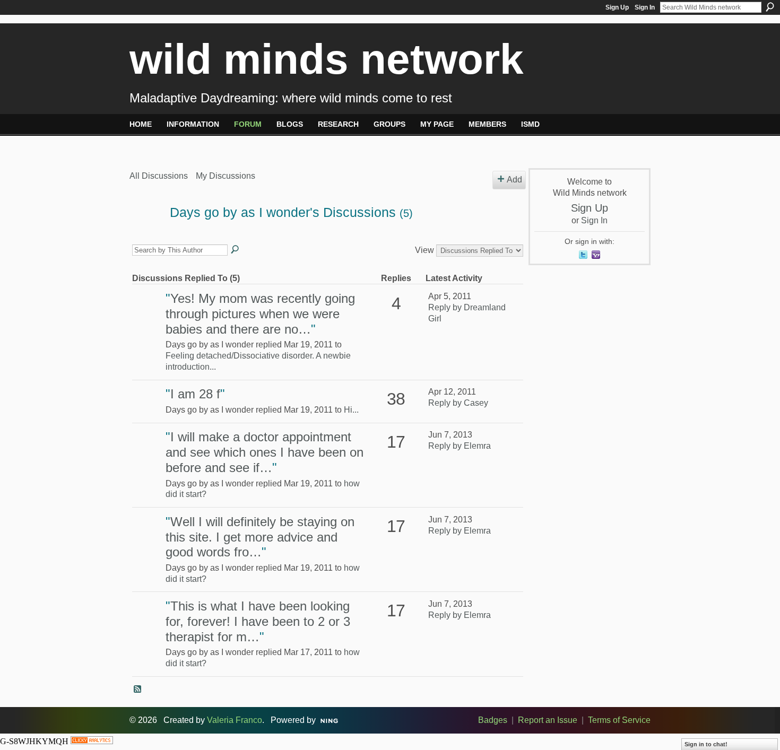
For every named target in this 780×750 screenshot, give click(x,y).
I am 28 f (195, 394)
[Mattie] (147, 409)
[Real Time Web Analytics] (92, 741)
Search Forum (235, 250)
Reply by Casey (458, 402)
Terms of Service (619, 720)
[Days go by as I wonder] (146, 233)
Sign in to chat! (705, 744)
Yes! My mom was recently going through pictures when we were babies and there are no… (260, 313)
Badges (492, 720)
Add (514, 179)
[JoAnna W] (147, 452)
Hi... (351, 409)
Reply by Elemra (459, 445)
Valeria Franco (234, 720)
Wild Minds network (326, 59)
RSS (138, 689)
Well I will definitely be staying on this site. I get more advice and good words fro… (260, 537)
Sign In (645, 7)
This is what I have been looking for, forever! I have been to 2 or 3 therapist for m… (258, 621)
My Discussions (225, 175)
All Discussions (158, 175)
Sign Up (617, 7)
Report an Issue (547, 720)
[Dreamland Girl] (147, 313)
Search (770, 7)
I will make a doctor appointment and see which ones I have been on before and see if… (264, 452)
